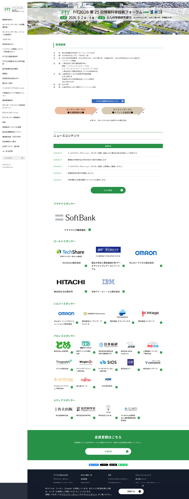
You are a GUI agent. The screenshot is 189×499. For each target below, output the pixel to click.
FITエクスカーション (10, 112)
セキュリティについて (143, 475)
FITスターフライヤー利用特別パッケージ (13, 106)
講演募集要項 (7, 100)
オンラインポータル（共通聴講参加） (13, 25)
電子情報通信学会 (7, 167)
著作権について (141, 479)
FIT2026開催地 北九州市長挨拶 (13, 62)
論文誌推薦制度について (11, 132)
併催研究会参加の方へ (10, 78)
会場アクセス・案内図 (10, 146)
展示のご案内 (7, 83)
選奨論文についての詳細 (11, 127)
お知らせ (108, 146)
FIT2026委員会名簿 (60, 475)
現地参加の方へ (8, 44)
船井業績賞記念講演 (10, 69)
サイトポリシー (91, 494)
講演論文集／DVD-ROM (11, 136)
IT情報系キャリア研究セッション (13, 94)
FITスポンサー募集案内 (11, 117)
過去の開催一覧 (86, 475)
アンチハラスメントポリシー (118, 479)
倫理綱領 (84, 479)
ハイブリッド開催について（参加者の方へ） (12, 50)
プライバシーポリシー (61, 479)
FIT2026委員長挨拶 (10, 56)
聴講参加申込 (7, 19)
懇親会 (5, 73)
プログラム (6, 39)
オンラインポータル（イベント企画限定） (13, 33)
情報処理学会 (6, 164)
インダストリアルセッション (13, 88)
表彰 (4, 122)
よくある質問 (7, 151)
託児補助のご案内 (9, 141)
